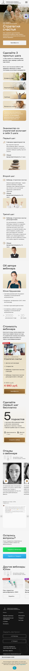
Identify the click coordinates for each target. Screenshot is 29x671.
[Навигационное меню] (26, 2)
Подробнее (22, 664)
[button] (6, 481)
